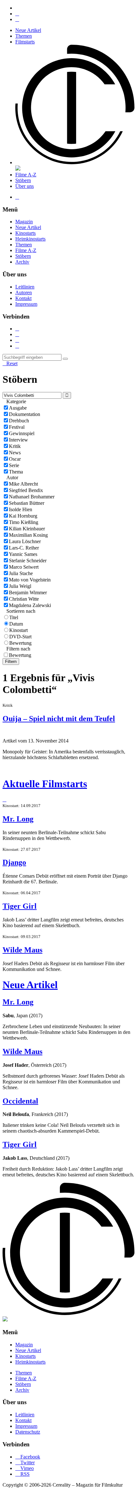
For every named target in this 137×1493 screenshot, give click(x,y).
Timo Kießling (23, 522)
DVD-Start (20, 636)
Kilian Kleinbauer (27, 528)
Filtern (11, 661)
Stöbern (23, 180)
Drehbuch (19, 420)
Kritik (15, 446)
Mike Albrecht (23, 484)
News (15, 452)
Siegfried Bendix (26, 490)
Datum (16, 624)
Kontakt (23, 298)
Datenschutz (27, 1432)
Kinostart (18, 630)
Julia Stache (21, 573)
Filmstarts (25, 41)
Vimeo (24, 1468)
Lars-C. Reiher (24, 547)
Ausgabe (18, 408)
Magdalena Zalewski (30, 605)
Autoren (23, 292)
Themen (23, 36)
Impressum (26, 304)
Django (14, 862)
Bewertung (20, 643)
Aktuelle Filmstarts (45, 783)
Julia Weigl (20, 586)
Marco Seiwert (24, 567)
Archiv (22, 262)
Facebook (27, 1456)
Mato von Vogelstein (30, 579)
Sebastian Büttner (26, 503)
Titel (13, 617)
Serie (14, 465)
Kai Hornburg (23, 516)
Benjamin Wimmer (28, 592)
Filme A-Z (25, 174)
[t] (65, 359)
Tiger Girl (20, 906)
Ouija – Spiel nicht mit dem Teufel (59, 718)
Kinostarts (25, 233)
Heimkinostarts (30, 239)
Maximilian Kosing (28, 535)
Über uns (24, 186)
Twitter (25, 1462)
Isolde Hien (20, 509)
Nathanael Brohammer (31, 496)
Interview (18, 440)
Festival (17, 427)
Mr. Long (18, 819)
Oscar (15, 459)
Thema (16, 471)
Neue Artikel (28, 30)
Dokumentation (24, 414)
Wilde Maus (22, 950)
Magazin (24, 221)
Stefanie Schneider (28, 560)
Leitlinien (24, 286)
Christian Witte (24, 599)
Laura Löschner (25, 541)
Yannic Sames (23, 554)
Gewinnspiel (21, 433)
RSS (22, 1474)
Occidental (20, 1101)
